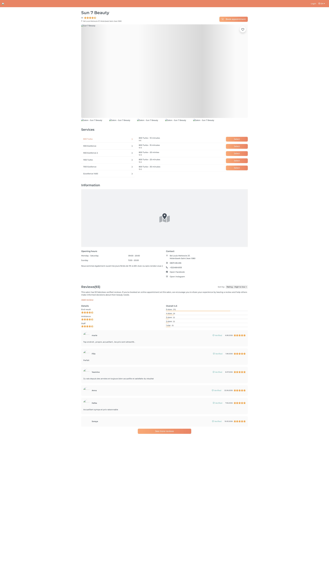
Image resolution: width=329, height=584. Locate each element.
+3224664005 (176, 285)
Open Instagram (177, 294)
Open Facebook (177, 289)
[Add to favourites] (243, 29)
